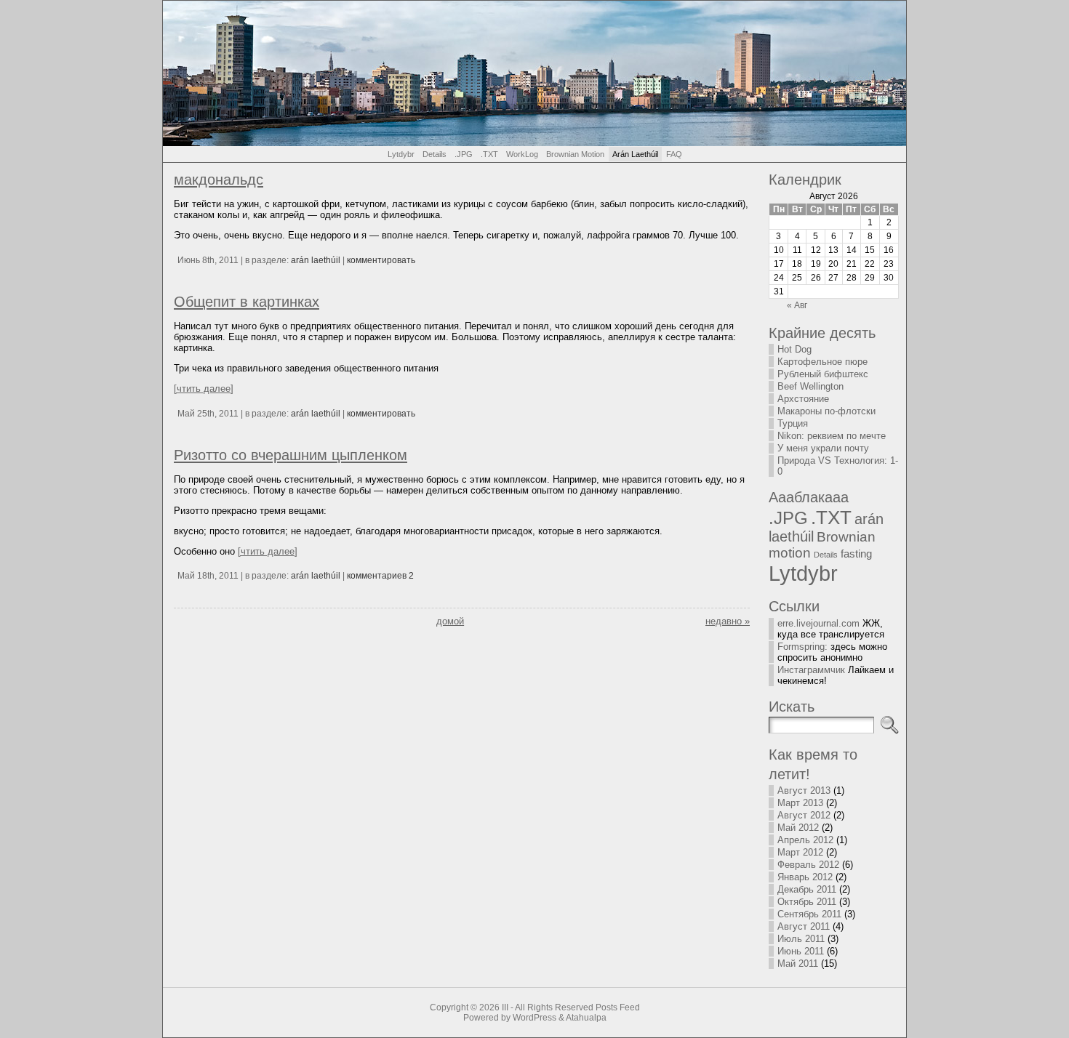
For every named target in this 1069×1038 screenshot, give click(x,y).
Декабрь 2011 (806, 889)
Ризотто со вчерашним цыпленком (290, 454)
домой (450, 621)
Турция (792, 423)
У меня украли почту (823, 448)
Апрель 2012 (805, 839)
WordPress (534, 1018)
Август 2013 (803, 790)
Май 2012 (798, 827)
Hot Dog (794, 349)
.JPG (788, 518)
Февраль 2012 (808, 864)
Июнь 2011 (800, 951)
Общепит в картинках (246, 301)
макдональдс (218, 179)
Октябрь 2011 (806, 901)
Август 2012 (803, 815)
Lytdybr (803, 573)
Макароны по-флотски (826, 411)
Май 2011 (797, 963)
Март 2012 (800, 852)
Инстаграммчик (811, 669)
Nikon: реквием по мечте (831, 435)
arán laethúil (315, 260)
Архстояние (803, 398)
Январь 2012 (805, 877)
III (505, 1007)
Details (826, 554)
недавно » (727, 621)
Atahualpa (586, 1018)
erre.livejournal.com (818, 623)
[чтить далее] (203, 388)
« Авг (797, 305)
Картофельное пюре (822, 361)
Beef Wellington (810, 386)
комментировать (381, 260)
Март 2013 (800, 802)
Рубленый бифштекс (822, 374)
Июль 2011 (801, 938)
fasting (856, 554)
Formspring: (802, 646)
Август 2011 (803, 926)
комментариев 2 (380, 575)
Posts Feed (618, 1007)
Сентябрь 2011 (809, 914)
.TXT (831, 517)
